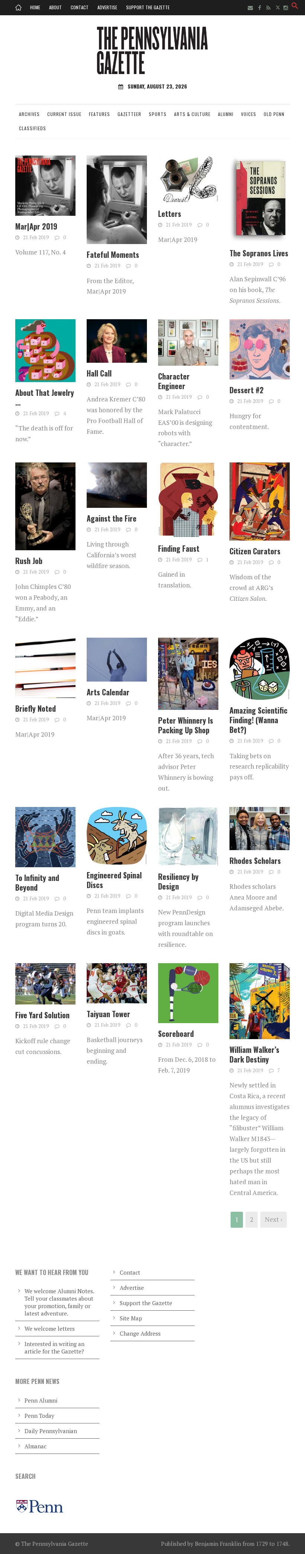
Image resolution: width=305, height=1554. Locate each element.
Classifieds (32, 128)
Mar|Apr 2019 (36, 226)
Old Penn (274, 114)
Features (99, 114)
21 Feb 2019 (36, 237)
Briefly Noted (35, 708)
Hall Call (99, 373)
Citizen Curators (254, 551)
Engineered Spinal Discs (114, 879)
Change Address (140, 1333)
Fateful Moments (113, 254)
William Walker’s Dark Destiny (254, 1054)
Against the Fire (112, 518)
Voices (248, 114)
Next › (273, 1219)
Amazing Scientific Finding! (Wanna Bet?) (258, 720)
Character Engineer (174, 381)
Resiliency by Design (178, 881)
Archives (29, 114)
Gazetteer (129, 114)
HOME (35, 7)
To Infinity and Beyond (37, 882)
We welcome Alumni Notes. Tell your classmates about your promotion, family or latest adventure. (59, 1302)
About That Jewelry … (44, 397)
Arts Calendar (108, 692)
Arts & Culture (192, 114)
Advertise (107, 7)
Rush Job (28, 560)
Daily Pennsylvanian (51, 1431)
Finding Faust (178, 548)
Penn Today (39, 1415)
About (55, 7)
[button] (295, 7)
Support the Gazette (148, 7)
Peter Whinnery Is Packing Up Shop (185, 725)
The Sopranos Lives (258, 253)
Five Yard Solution (42, 1014)
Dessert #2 (246, 389)
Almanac (35, 1446)
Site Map (131, 1318)
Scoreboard (176, 1033)
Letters (169, 213)
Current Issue (64, 114)
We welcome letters (50, 1328)
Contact (80, 7)
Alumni (226, 114)
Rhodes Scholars (255, 860)
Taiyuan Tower (108, 1013)
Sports (158, 114)
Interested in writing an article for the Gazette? (54, 1347)
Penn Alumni (41, 1400)
